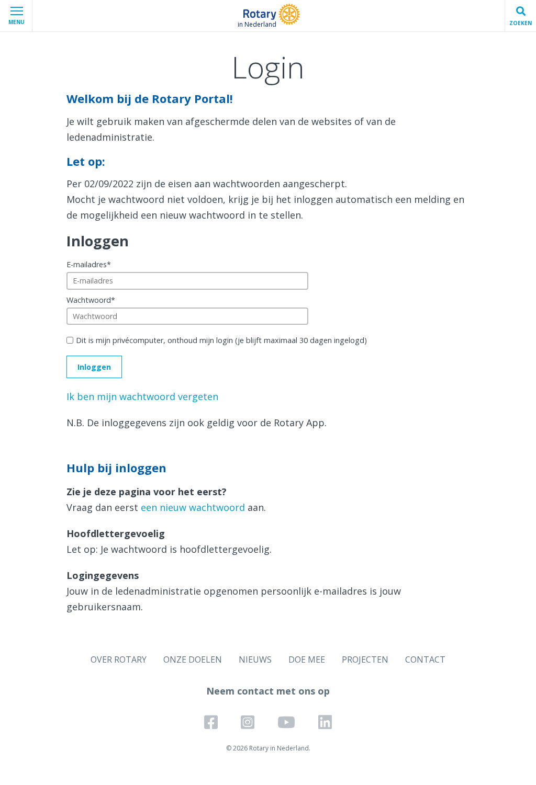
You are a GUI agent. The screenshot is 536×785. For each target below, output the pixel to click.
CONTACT (425, 659)
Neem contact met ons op (268, 691)
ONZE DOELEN (192, 659)
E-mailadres (88, 264)
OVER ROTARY (119, 659)
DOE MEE (306, 659)
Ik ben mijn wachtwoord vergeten (142, 396)
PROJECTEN (365, 659)
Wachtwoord (90, 300)
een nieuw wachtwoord (193, 507)
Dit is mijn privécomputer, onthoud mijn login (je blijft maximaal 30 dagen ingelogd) (221, 340)
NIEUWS (255, 659)
